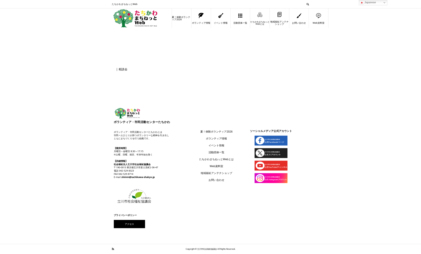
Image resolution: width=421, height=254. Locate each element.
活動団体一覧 (240, 22)
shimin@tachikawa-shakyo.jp (138, 177)
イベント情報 (221, 22)
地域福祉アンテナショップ (279, 23)
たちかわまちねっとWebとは (260, 22)
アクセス (129, 224)
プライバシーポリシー (125, 215)
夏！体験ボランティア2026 (181, 18)
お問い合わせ (299, 22)
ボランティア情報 (201, 22)
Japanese (370, 2)
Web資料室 (318, 22)
